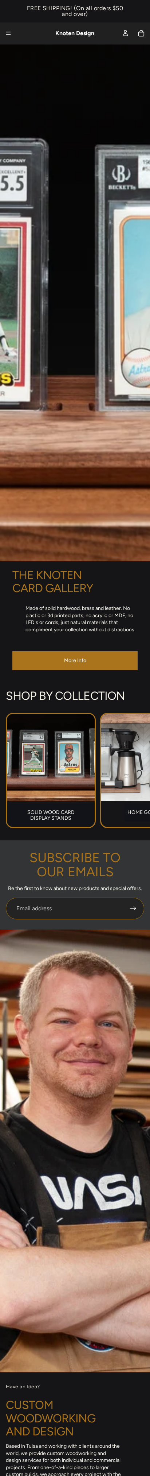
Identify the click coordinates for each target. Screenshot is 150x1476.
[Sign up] (133, 908)
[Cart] (141, 33)
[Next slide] (136, 770)
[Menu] (8, 33)
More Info (75, 660)
